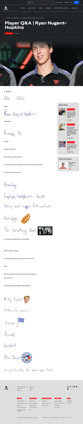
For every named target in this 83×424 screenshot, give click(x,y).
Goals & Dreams (58, 401)
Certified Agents (33, 407)
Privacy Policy (62, 417)
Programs (48, 8)
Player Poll (19, 405)
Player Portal (59, 2)
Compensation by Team (22, 403)
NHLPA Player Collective (61, 8)
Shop (71, 2)
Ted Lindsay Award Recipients (21, 410)
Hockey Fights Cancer (60, 403)
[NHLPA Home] (6, 8)
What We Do (32, 401)
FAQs (30, 409)
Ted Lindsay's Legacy (21, 407)
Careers (31, 388)
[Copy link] (11, 91)
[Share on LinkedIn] (9, 91)
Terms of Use (69, 417)
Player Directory (21, 401)
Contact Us (32, 386)
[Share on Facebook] (7, 91)
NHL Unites (60, 407)
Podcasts (69, 403)
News (40, 8)
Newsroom (16, 18)
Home (8, 18)
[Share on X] (4, 91)
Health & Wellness (46, 403)
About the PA (31, 8)
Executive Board (33, 403)
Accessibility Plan (45, 417)
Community (74, 8)
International (32, 405)
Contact (66, 2)
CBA (76, 2)
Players (23, 8)
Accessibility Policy (54, 417)
